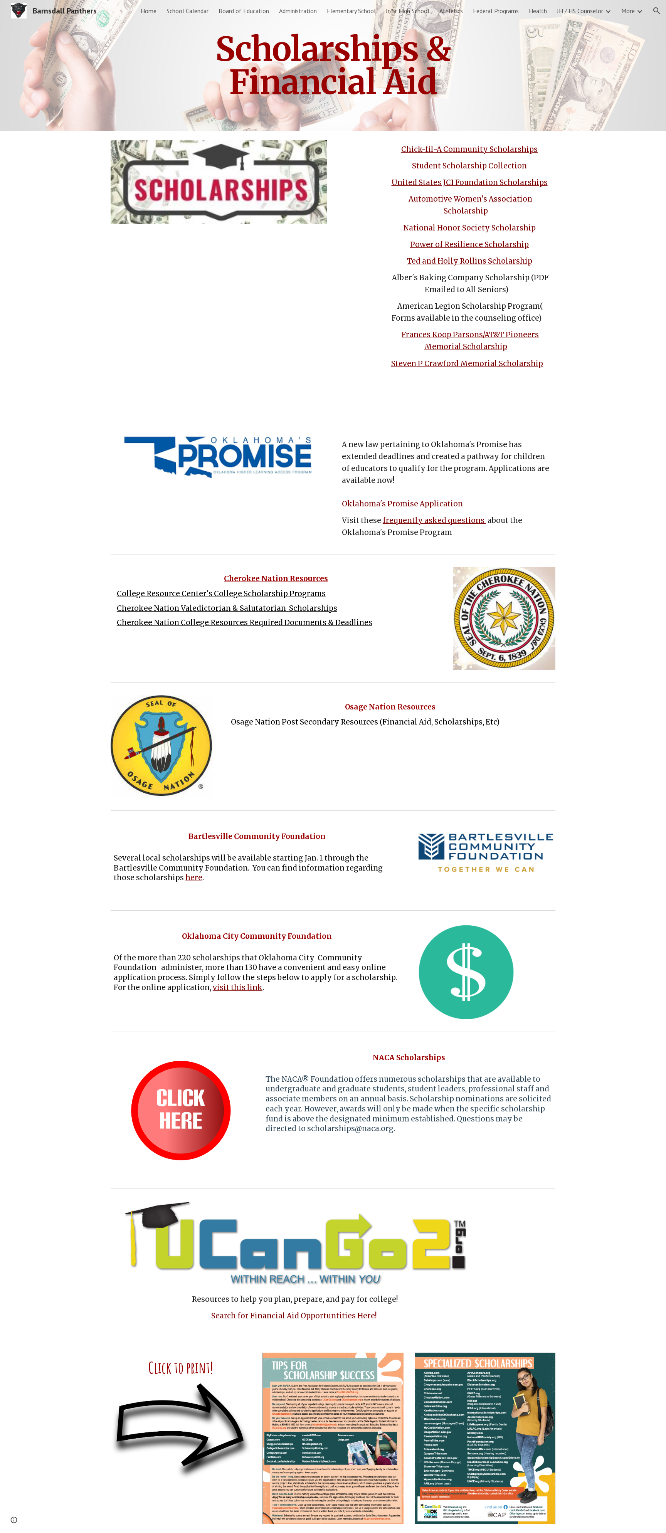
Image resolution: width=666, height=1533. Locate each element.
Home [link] (148, 11)
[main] (333, 65)
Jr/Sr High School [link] (407, 11)
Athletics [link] (451, 11)
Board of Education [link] (244, 11)
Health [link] (538, 11)
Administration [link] (298, 11)
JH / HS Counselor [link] (580, 11)
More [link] (628, 11)
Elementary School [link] (351, 11)
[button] (657, 11)
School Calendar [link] (187, 11)
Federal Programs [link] (496, 11)
